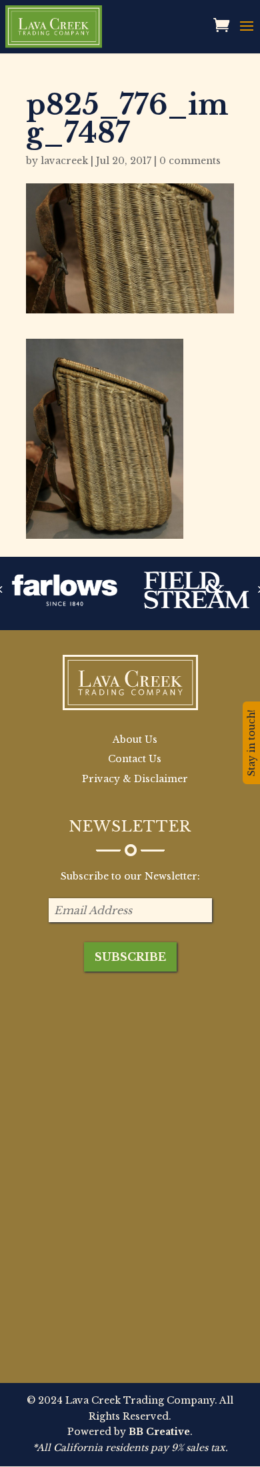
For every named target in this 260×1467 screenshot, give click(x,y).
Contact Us (134, 759)
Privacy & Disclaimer (135, 779)
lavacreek (64, 161)
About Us (135, 740)
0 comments (190, 161)
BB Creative (159, 1432)
